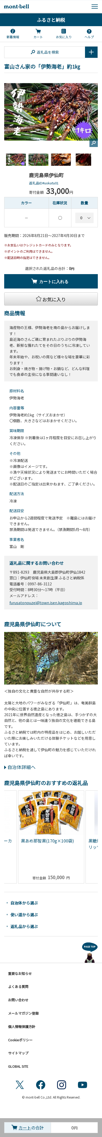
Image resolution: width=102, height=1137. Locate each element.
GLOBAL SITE (18, 1066)
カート (38, 37)
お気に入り (64, 37)
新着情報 (13, 37)
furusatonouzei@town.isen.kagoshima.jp (45, 602)
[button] (51, 299)
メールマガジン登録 (23, 1013)
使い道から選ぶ (24, 914)
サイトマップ (18, 1052)
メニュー (95, 6)
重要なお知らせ (20, 973)
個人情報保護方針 (21, 1026)
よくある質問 (18, 986)
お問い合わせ (18, 999)
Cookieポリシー (20, 1039)
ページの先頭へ (90, 951)
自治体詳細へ (21, 766)
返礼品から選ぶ (24, 926)
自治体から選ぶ (24, 903)
